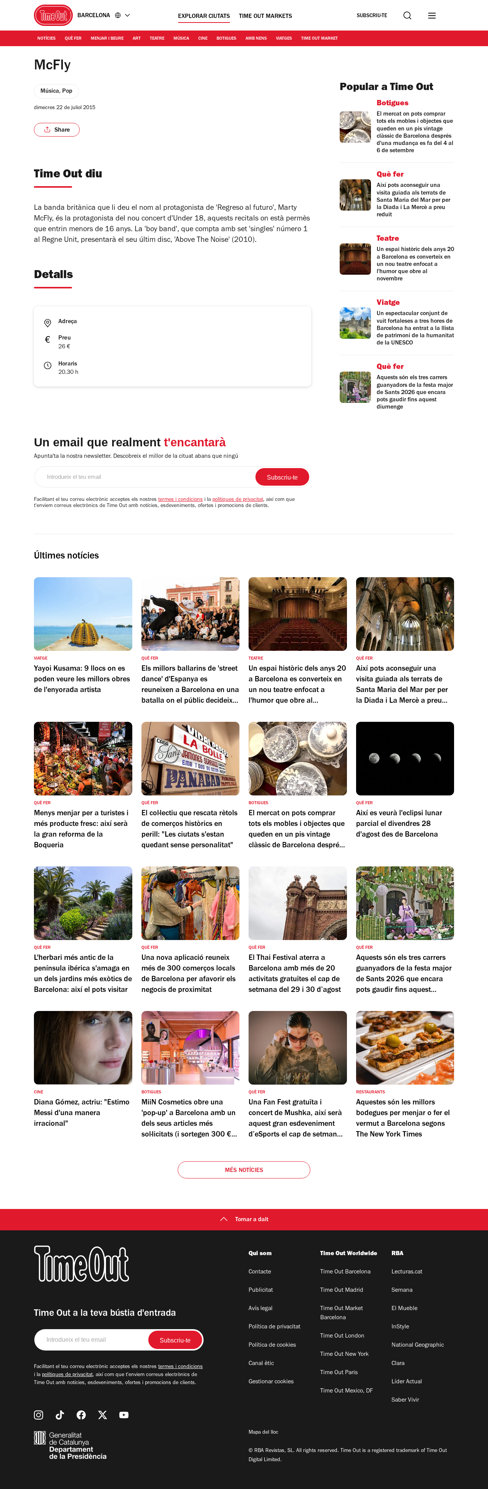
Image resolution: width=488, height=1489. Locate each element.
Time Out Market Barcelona (341, 1313)
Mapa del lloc (263, 1433)
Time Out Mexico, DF (346, 1391)
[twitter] (102, 1415)
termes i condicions (180, 500)
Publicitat (261, 1291)
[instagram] (38, 1415)
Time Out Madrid (341, 1291)
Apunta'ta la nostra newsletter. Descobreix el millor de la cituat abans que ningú (136, 457)
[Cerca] (407, 15)
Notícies (46, 39)
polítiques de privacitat (237, 500)
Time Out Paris (339, 1373)
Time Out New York (344, 1355)
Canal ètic (261, 1364)
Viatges (284, 39)
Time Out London (342, 1336)
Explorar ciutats (204, 17)
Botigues (226, 39)
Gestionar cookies (271, 1382)
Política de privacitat (274, 1327)
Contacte (260, 1272)
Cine (202, 39)
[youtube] (123, 1415)
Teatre (157, 39)
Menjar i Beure (107, 39)
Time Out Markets (265, 17)
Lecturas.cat (407, 1272)
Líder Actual (407, 1382)
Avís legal (261, 1309)
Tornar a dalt (251, 1220)
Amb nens (256, 39)
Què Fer (73, 39)
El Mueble (404, 1309)
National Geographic (418, 1346)
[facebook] (81, 1415)
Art (137, 39)
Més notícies (244, 1171)
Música (181, 39)
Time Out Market (319, 39)
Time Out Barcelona (345, 1272)
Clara (398, 1364)
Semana (402, 1291)
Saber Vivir (405, 1400)
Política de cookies (272, 1346)
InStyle (400, 1327)
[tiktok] (59, 1415)
